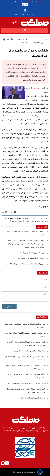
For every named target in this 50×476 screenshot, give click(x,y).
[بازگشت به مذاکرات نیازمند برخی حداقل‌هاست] (13, 92)
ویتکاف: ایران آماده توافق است (32, 252)
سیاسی (18, 218)
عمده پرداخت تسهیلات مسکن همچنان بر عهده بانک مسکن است (25, 326)
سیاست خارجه (16, 221)
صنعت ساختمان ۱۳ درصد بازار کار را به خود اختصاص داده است (25, 358)
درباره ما (34, 2)
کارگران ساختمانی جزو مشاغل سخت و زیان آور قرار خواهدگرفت (26, 376)
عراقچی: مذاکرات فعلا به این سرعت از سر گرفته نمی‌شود (25, 233)
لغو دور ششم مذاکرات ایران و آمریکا (30, 258)
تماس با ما (24, 2)
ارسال (9, 306)
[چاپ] (4, 41)
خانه (46, 40)
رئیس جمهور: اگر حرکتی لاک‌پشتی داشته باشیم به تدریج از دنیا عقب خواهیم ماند (26, 344)
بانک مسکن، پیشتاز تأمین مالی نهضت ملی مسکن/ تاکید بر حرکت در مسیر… (25, 391)
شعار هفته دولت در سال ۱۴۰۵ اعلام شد (30, 351)
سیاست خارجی (37, 218)
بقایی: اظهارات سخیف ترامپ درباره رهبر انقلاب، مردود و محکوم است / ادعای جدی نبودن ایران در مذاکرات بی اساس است (25, 243)
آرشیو (15, 2)
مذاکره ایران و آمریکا (32, 221)
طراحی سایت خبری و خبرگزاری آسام (23, 472)
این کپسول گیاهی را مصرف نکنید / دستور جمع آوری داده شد (25, 335)
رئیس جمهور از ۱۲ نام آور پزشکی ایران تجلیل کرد (27, 383)
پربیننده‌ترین (42, 317)
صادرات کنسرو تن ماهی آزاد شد (33, 398)
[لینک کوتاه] (12, 41)
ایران (42, 43)
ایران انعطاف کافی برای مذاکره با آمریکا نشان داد (25, 264)
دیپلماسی (26, 218)
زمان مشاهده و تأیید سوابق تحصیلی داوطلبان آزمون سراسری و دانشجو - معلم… (25, 367)
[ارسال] (8, 41)
